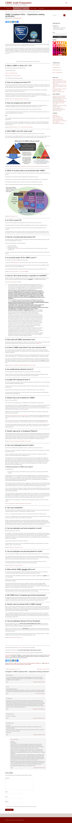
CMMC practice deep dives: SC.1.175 (12, 669)
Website (6, 801)
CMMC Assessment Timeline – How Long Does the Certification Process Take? (60, 86)
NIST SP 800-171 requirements (58, 123)
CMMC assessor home (57, 70)
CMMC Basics (11, 663)
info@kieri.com (38, 343)
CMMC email (47, 663)
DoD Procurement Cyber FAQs (12, 281)
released (30, 575)
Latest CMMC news (37, 663)
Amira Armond (18, 18)
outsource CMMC (28, 664)
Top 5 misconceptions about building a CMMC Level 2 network (59, 109)
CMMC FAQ (7, 664)
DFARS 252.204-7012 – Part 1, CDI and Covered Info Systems (21, 127)
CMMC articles (17, 8)
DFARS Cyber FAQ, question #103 (16, 637)
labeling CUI (22, 664)
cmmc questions (17, 664)
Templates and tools (56, 67)
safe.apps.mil (17, 248)
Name (6, 791)
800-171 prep (33, 8)
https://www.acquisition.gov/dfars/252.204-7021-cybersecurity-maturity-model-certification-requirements (29, 166)
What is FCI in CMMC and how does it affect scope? (19, 98)
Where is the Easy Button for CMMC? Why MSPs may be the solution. (23, 365)
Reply (7, 681)
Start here (9, 8)
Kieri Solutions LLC (13, 820)
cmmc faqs (12, 664)
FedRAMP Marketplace (15, 262)
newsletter (14, 652)
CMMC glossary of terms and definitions (12, 75)
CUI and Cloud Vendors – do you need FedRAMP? (19, 271)
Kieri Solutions (18, 44)
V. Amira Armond (8, 655)
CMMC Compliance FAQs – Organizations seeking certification (59, 103)
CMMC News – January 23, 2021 (43, 669)
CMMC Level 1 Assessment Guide (16, 547)
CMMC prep (25, 8)
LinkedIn (27, 652)
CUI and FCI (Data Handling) (29, 663)
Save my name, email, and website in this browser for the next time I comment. (21, 806)
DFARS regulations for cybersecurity (59, 120)
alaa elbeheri (55, 96)
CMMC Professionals (57, 116)
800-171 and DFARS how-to (58, 72)
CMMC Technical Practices (18, 663)
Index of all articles (56, 64)
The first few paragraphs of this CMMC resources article (20, 441)
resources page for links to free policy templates (18, 415)
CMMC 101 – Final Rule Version (58, 91)
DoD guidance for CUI (14, 216)
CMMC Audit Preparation (18, 2)
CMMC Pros (41, 8)
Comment (7, 778)
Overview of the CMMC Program (11, 73)
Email (6, 796)
